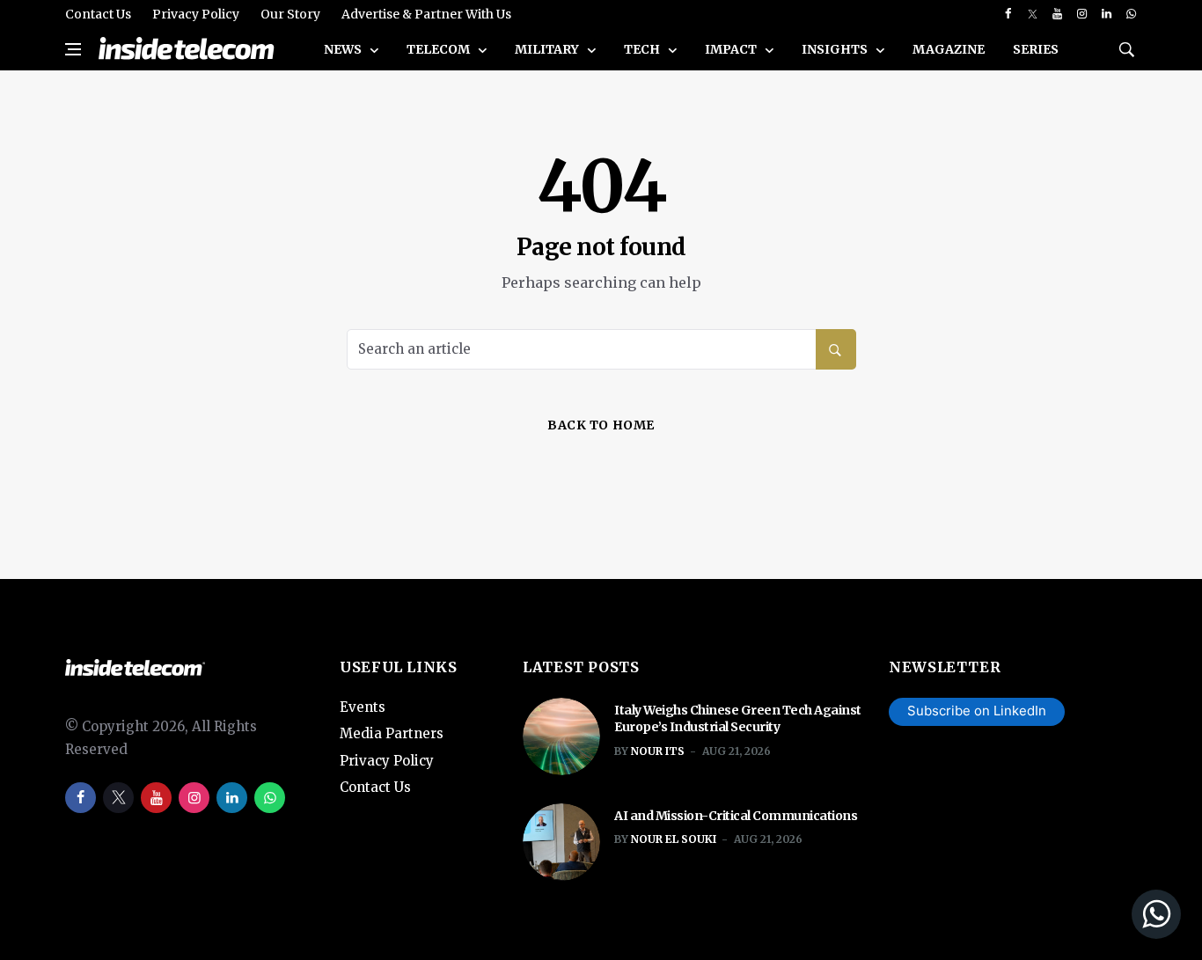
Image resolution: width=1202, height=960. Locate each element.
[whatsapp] (1131, 14)
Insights (836, 49)
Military (548, 49)
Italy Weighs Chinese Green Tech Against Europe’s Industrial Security (737, 719)
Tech (643, 49)
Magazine (948, 49)
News (344, 49)
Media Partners (391, 733)
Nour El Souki (673, 839)
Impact (732, 49)
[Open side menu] (73, 49)
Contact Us (98, 14)
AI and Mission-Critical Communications (735, 816)
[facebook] (1008, 14)
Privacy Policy (195, 14)
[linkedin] (1106, 14)
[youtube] (1057, 14)
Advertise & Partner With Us (426, 14)
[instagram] (1082, 14)
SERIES (1036, 49)
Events (362, 707)
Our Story (290, 14)
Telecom (440, 49)
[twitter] (1032, 14)
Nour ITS (658, 751)
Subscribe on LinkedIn (976, 710)
